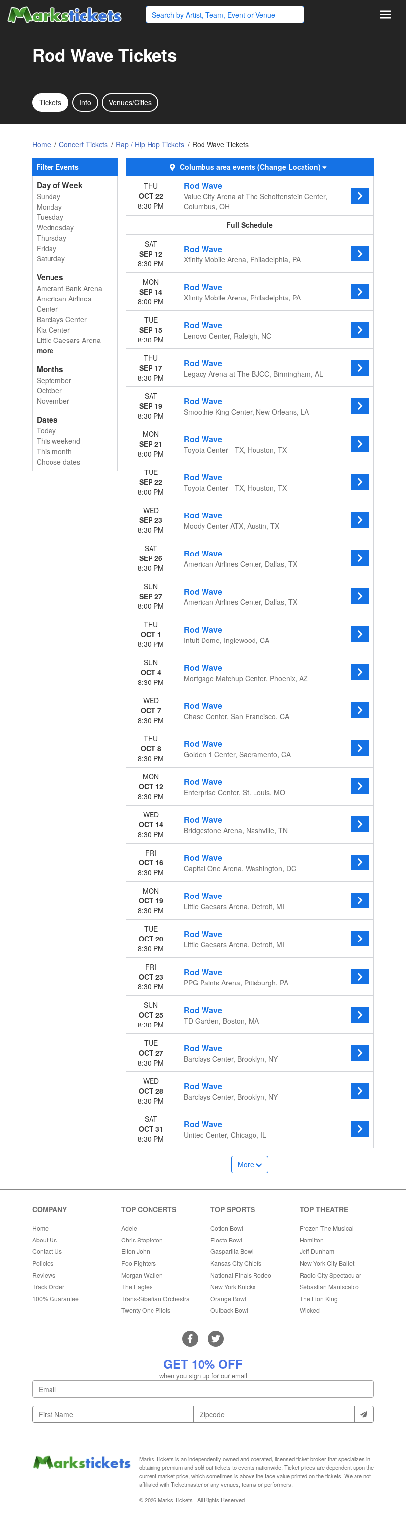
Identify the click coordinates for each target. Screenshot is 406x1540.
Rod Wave (203, 185)
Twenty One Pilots (145, 1310)
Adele (129, 1228)
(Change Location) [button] (289, 166)
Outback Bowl (229, 1310)
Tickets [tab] (50, 102)
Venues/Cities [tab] (130, 102)
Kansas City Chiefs (235, 1263)
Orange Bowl (228, 1298)
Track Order (48, 1287)
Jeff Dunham (317, 1251)
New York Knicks (232, 1287)
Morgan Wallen (142, 1275)
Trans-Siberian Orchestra (155, 1298)
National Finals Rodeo (240, 1275)
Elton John (135, 1251)
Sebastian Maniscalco (329, 1287)
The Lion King (319, 1298)
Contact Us (47, 1251)
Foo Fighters (138, 1263)
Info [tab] (85, 102)
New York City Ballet (327, 1263)
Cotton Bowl (226, 1228)
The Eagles (136, 1287)
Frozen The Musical (327, 1228)
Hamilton (312, 1240)
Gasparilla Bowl (232, 1251)
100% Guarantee (55, 1298)
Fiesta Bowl (226, 1240)
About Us (44, 1240)
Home (40, 1228)
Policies (42, 1263)
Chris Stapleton (142, 1240)
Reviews (43, 1275)
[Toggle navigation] (385, 14)
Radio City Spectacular (330, 1275)
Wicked (310, 1310)
